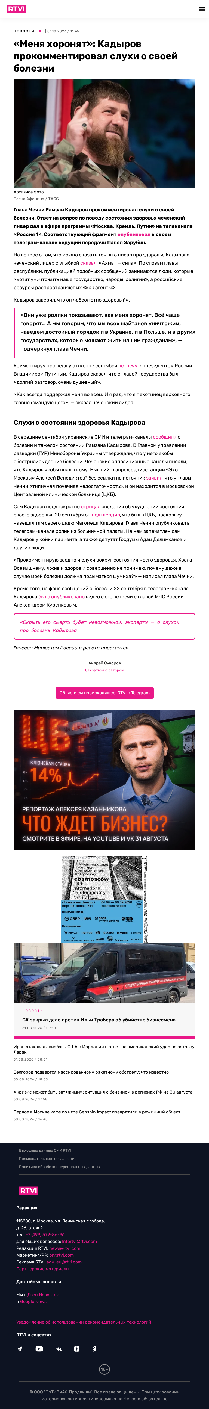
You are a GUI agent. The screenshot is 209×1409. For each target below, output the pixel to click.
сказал (88, 263)
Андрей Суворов (104, 663)
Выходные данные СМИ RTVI (45, 1150)
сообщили (165, 437)
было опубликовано (61, 597)
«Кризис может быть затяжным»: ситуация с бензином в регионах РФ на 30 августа (103, 1092)
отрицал (90, 507)
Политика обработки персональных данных (59, 1167)
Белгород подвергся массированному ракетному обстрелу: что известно (91, 1072)
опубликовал (134, 234)
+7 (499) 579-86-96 (45, 1234)
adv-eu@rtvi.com (64, 1262)
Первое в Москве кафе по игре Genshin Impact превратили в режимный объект (97, 1112)
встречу (127, 366)
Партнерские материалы (42, 1268)
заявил (154, 478)
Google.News (33, 1301)
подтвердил (106, 515)
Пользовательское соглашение (48, 1158)
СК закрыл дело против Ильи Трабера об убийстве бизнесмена (99, 1020)
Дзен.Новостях (43, 1294)
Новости (24, 31)
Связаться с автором (104, 670)
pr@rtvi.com (61, 1255)
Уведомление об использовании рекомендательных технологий (83, 1322)
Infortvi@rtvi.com (79, 1241)
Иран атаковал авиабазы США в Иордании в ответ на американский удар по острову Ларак (104, 1049)
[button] (203, 9)
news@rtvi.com (64, 1248)
